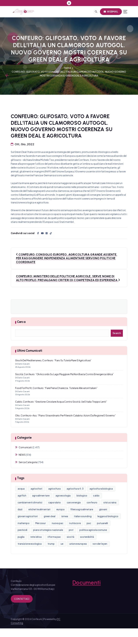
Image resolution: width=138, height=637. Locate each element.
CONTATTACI (21, 598)
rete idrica (36, 536)
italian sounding (83, 516)
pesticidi (22, 529)
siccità (70, 536)
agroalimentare (40, 495)
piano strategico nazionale (48, 529)
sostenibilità (87, 536)
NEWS (22, 454)
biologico (82, 495)
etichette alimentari (39, 509)
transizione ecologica (30, 543)
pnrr (71, 529)
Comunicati (25, 447)
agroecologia (63, 495)
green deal (49, 516)
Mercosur (40, 523)
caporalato (54, 502)
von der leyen (100, 543)
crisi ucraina (109, 502)
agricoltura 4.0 (75, 488)
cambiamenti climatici (30, 502)
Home (67, 67)
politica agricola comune (93, 529)
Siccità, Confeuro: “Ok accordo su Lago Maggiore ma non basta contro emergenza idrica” (64, 374)
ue (62, 543)
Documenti (86, 582)
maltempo (23, 523)
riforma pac (54, 536)
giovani (103, 509)
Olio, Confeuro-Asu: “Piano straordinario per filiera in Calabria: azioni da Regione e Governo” (65, 415)
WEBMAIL (112, 11)
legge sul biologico (107, 516)
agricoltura (54, 488)
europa (60, 509)
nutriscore (75, 523)
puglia (21, 536)
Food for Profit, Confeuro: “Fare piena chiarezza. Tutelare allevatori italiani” (56, 388)
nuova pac (57, 523)
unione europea (78, 543)
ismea (64, 516)
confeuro (92, 502)
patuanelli (102, 523)
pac (89, 523)
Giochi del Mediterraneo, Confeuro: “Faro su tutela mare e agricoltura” (53, 360)
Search (117, 333)
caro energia (74, 502)
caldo (96, 495)
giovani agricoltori (28, 516)
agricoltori (36, 488)
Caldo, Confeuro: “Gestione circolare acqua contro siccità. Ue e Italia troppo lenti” (61, 401)
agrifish (22, 495)
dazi (20, 509)
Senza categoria (28, 462)
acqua (21, 488)
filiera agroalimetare (81, 509)
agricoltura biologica (101, 488)
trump (51, 543)
